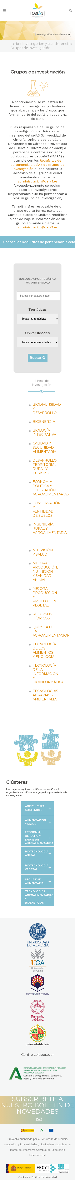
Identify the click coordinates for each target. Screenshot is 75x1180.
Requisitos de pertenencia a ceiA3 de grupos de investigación (37, 164)
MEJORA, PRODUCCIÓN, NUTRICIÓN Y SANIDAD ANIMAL (45, 571)
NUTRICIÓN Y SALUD (43, 552)
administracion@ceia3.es (38, 181)
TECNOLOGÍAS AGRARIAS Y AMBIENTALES (45, 695)
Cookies (23, 1177)
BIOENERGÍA (44, 422)
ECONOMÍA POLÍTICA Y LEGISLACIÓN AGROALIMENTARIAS (51, 488)
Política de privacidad (44, 1177)
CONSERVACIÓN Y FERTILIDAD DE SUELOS (47, 509)
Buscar (36, 358)
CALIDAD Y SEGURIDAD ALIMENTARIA (44, 447)
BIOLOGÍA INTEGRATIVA (44, 432)
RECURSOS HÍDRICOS (42, 616)
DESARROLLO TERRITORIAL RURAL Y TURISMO (45, 466)
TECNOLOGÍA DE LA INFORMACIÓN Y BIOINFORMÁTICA (48, 673)
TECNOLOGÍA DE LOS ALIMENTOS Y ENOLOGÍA (44, 650)
